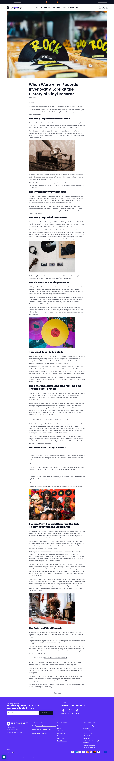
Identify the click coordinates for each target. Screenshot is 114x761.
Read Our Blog (62, 741)
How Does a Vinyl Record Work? (55, 419)
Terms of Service (88, 731)
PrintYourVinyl (14, 758)
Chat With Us (17, 2)
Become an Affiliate (89, 745)
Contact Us (61, 733)
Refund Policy (87, 738)
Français (10, 752)
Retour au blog (58, 693)
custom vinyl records (44, 536)
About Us (60, 731)
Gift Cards (60, 738)
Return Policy (87, 736)
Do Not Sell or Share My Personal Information (93, 741)
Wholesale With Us (89, 748)
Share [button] (32, 102)
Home (59, 736)
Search (59, 726)
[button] (100, 7)
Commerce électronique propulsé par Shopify (29, 758)
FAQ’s (59, 728)
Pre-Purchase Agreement (91, 726)
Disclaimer (86, 728)
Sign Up (44, 713)
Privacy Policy (87, 733)
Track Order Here (102, 2)
